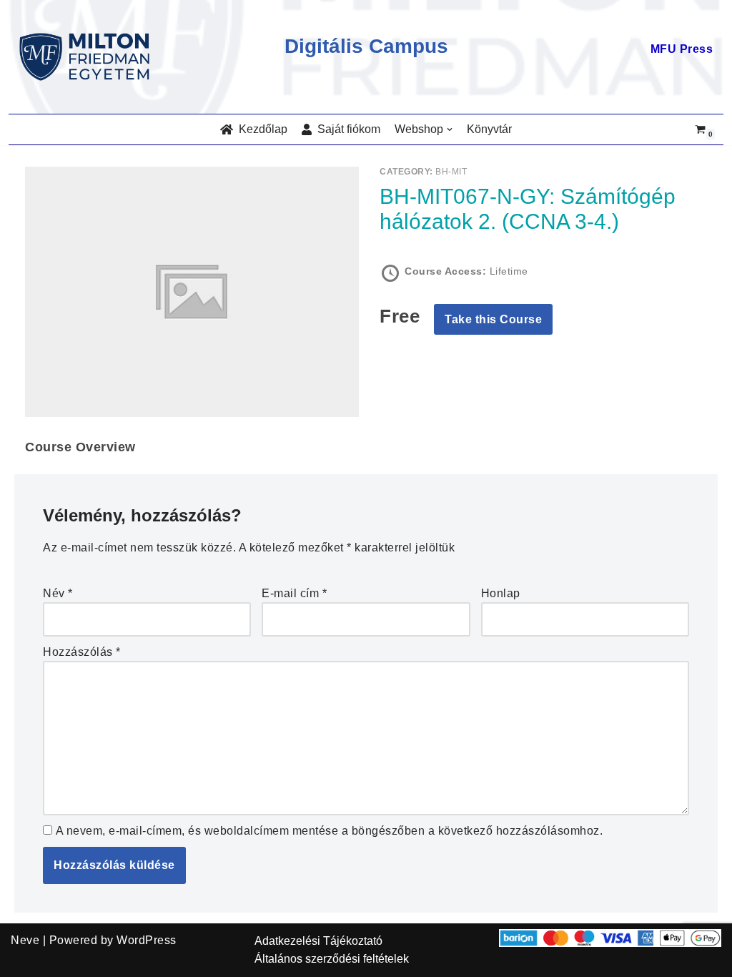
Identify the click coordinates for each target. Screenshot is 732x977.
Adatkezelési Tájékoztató (318, 941)
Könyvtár (489, 129)
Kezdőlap (260, 129)
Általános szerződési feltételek (331, 959)
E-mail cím (294, 593)
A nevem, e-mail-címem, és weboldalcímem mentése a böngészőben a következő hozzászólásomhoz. (329, 831)
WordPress (147, 940)
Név (58, 593)
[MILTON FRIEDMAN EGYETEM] (88, 57)
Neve (25, 940)
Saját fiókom (346, 129)
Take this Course (493, 319)
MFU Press (682, 49)
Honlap (500, 593)
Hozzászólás (82, 652)
